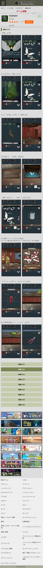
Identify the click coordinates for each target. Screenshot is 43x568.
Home (2, 8)
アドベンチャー (27, 488)
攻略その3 (21, 374)
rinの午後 (11, 25)
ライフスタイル (6, 553)
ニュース (25, 532)
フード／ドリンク (6, 558)
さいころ (25, 513)
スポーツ (4, 501)
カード (3, 513)
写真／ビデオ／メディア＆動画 (10, 527)
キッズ (3, 505)
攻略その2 (28, 8)
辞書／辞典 (4, 532)
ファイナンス (5, 543)
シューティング (6, 488)
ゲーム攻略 (10, 8)
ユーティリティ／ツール (30, 548)
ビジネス (4, 537)
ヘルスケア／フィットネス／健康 (31, 558)
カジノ (24, 505)
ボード (3, 509)
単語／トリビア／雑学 (8, 517)
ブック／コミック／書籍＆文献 (31, 537)
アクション (4, 484)
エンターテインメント (29, 517)
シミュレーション (28, 492)
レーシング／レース (28, 496)
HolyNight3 (19, 8)
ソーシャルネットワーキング (31, 526)
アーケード (26, 484)
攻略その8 (21, 399)
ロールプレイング (6, 492)
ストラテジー (26, 509)
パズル (24, 480)
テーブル (4, 496)
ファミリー (26, 501)
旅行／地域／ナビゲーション (31, 553)
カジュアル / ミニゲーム (8, 563)
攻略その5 (21, 384)
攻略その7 (21, 394)
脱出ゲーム (4, 480)
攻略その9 (21, 405)
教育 (2, 521)
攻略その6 (21, 389)
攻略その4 (21, 379)
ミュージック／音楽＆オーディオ (31, 543)
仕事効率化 (26, 521)
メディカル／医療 (6, 548)
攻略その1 (21, 364)
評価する (29, 22)
